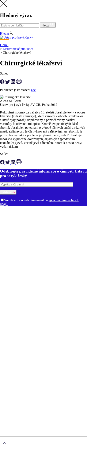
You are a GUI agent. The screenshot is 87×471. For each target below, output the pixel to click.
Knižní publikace (45, 257)
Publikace (27, 257)
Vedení (59, 215)
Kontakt (13, 327)
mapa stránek (9, 469)
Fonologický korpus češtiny (29, 291)
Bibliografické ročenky (30, 280)
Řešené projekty (52, 260)
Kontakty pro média (56, 241)
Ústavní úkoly (10, 257)
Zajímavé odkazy (11, 249)
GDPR (13, 319)
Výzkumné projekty (27, 260)
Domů (4, 45)
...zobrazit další (24, 299)
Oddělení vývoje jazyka (40, 234)
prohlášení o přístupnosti (56, 469)
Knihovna (36, 241)
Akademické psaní (20, 331)
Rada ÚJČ (71, 215)
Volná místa (31, 245)
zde (33, 90)
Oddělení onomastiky (29, 226)
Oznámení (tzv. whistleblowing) (61, 245)
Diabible (45, 283)
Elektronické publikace (18, 49)
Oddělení (59, 219)
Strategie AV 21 (55, 264)
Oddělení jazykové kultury (61, 226)
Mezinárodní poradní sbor (35, 219)
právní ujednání (28, 469)
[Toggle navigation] (43, 41)
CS (3, 29)
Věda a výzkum (10, 253)
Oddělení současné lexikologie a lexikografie (30, 230)
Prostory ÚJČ (44, 215)
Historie (29, 215)
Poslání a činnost (11, 215)
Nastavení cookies (20, 323)
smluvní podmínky (26, 462)
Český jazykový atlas (60, 280)
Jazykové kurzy (18, 334)
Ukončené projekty (30, 264)
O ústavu (6, 211)
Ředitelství (21, 241)
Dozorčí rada (9, 219)
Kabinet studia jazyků (41, 238)
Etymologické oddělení (50, 222)
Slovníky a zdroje (11, 272)
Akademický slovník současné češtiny (26, 276)
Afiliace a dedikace (13, 268)
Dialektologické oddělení (17, 222)
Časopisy (72, 264)
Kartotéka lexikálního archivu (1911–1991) (41, 295)
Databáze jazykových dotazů (19, 283)
